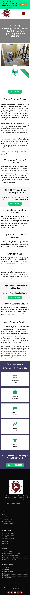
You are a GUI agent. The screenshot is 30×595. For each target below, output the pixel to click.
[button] (23, 13)
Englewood (8, 357)
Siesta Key (7, 355)
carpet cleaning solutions (9, 140)
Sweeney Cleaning (7, 151)
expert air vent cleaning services (15, 277)
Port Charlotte (15, 353)
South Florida (18, 350)
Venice (8, 353)
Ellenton (14, 357)
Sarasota (9, 351)
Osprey (19, 355)
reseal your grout (13, 175)
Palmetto (5, 359)
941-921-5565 (15, 92)
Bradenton (16, 351)
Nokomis (14, 355)
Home (11, 25)
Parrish (19, 357)
